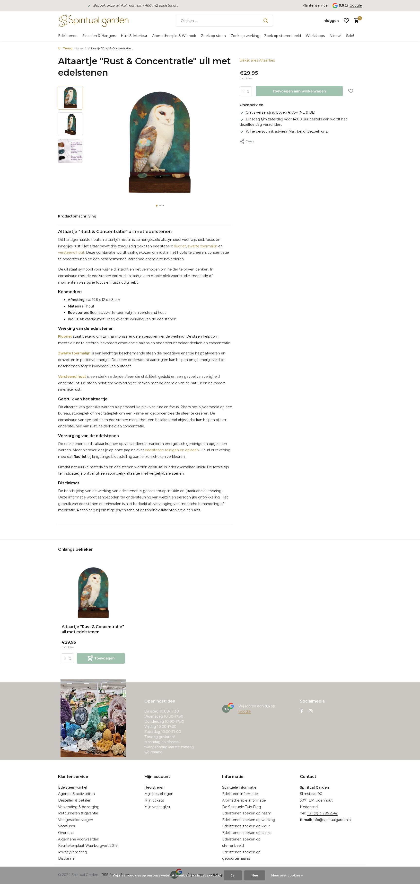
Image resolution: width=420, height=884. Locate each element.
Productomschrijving (77, 216)
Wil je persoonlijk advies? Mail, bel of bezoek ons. (287, 131)
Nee (255, 875)
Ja (233, 875)
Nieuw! (335, 36)
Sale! (350, 36)
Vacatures (66, 826)
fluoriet (180, 246)
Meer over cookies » (287, 875)
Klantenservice (315, 5)
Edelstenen (68, 36)
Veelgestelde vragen (75, 820)
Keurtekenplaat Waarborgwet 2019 (88, 845)
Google (356, 5)
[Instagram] (311, 712)
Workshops (315, 36)
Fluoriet (65, 336)
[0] (355, 21)
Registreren (154, 787)
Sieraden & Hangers (99, 36)
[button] (156, 206)
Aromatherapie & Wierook (174, 36)
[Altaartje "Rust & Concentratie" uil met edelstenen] (93, 592)
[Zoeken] (265, 20)
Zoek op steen (213, 36)
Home (79, 48)
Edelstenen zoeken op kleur (246, 826)
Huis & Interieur (134, 36)
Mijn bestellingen (158, 794)
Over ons (65, 832)
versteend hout (71, 252)
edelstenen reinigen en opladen (172, 450)
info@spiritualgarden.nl (332, 820)
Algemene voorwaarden (78, 839)
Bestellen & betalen (74, 800)
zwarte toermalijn (202, 246)
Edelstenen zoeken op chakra (247, 832)
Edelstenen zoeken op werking (248, 820)
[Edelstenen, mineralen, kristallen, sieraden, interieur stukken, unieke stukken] (93, 20)
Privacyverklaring (72, 852)
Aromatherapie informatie (244, 800)
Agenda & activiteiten (76, 794)
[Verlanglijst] (346, 20)
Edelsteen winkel (72, 787)
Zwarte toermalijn (74, 353)
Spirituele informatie (239, 787)
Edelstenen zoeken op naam (246, 813)
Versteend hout (72, 376)
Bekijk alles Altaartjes (257, 60)
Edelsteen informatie (240, 794)
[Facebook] (302, 712)
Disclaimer (67, 858)
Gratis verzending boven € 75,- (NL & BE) (280, 112)
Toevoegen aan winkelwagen (299, 91)
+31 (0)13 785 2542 (322, 813)
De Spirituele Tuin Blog (241, 807)
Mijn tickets (154, 800)
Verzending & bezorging (78, 807)
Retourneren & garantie (78, 813)
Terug (67, 48)
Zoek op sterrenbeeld (282, 36)
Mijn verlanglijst (157, 807)
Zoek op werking (245, 36)
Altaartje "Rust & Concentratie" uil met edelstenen (93, 629)
